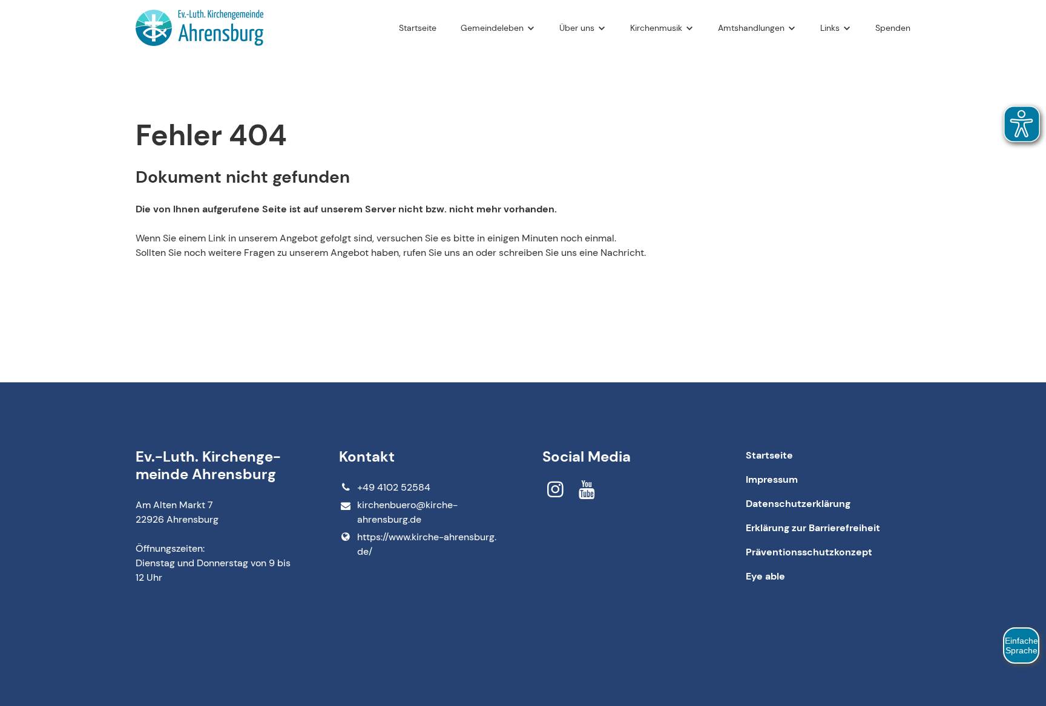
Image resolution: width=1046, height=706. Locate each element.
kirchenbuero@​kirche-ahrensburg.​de (407, 512)
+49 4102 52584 (393, 487)
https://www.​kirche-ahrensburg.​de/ (426, 544)
